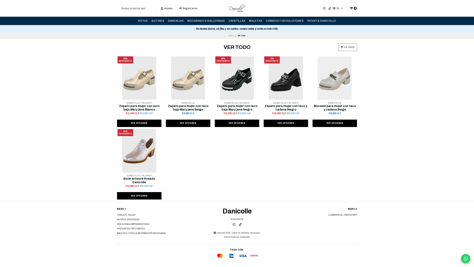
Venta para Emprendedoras (133, 224)
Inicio (230, 35)
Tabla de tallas (126, 215)
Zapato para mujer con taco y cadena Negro (286, 107)
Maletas (255, 20)
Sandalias (176, 20)
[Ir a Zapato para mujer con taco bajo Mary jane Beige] (188, 78)
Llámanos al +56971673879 (342, 215)
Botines (157, 20)
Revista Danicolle (321, 20)
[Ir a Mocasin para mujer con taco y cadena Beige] (334, 78)
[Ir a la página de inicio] (237, 8)
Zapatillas (236, 20)
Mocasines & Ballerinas (206, 20)
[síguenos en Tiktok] (330, 8)
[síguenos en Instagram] (324, 8)
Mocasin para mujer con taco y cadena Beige (335, 107)
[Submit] (119, 8)
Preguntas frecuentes (131, 228)
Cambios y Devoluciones (285, 20)
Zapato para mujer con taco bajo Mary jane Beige (188, 107)
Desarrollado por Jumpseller (237, 236)
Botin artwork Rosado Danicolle (139, 180)
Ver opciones (139, 123)
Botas (143, 20)
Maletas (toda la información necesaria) (141, 233)
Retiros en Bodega (128, 219)
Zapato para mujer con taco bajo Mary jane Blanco (139, 107)
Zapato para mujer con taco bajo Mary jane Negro (237, 107)
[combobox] (135, 8)
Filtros (349, 47)
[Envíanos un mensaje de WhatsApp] (465, 258)
